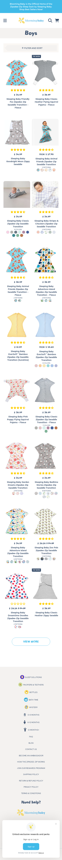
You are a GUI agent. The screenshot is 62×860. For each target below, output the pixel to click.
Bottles (33, 692)
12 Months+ (33, 729)
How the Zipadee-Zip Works (31, 761)
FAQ (31, 736)
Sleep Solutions (33, 677)
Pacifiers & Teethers (33, 684)
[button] (5, 20)
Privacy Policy (31, 786)
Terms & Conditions (31, 793)
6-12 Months (34, 722)
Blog (31, 742)
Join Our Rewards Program (31, 768)
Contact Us (31, 749)
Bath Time (33, 699)
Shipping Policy (31, 774)
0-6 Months (33, 714)
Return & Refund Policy (31, 780)
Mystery (33, 707)
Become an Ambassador (31, 755)
